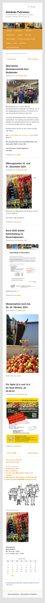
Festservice (28, 30)
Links (15, 43)
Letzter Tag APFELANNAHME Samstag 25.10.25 (21, 479)
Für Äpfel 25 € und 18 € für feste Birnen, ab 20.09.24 (18, 387)
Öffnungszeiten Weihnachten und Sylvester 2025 (21, 477)
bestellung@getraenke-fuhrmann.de (20, 135)
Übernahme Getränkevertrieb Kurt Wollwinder (17, 69)
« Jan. (12, 576)
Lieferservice (18, 30)
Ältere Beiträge (11, 59)
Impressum (23, 43)
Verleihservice (10, 35)
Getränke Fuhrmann (18, 12)
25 (12, 571)
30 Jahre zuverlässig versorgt (26, 39)
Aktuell (19, 155)
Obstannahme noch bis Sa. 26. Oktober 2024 (18, 305)
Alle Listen (28, 35)
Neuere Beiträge (33, 59)
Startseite (9, 30)
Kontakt (8, 43)
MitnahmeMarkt (10, 39)
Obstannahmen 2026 (12, 468)
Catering (19, 35)
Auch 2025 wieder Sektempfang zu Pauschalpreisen (15, 234)
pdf (18, 291)
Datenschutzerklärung (12, 47)
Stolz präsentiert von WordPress (29, 594)
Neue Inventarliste (11, 471)
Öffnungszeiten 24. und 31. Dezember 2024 (18, 165)
